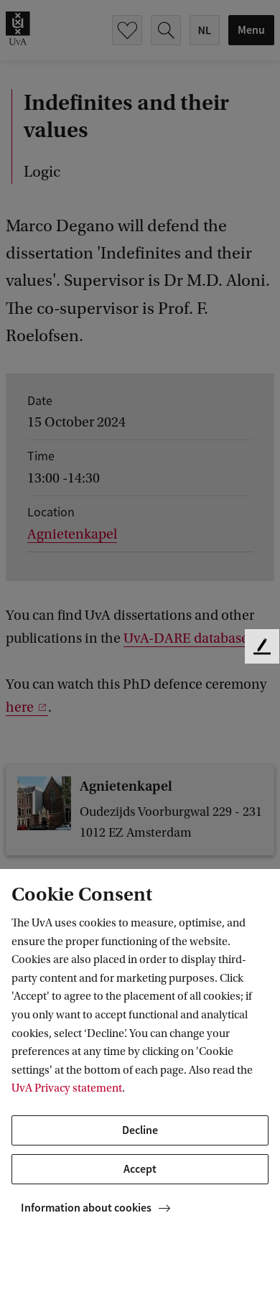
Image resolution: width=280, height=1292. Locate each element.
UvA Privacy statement (66, 1088)
